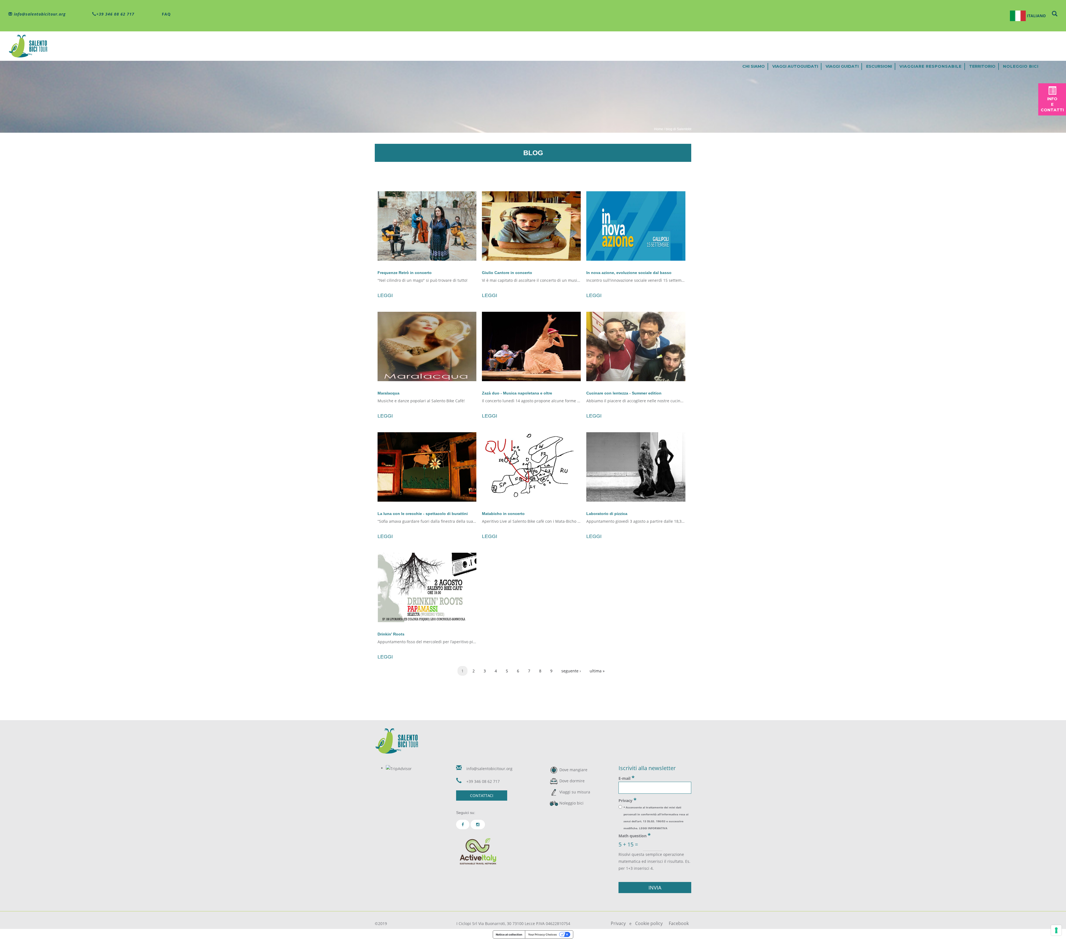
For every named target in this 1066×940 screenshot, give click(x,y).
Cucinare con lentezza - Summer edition (624, 393)
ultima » (597, 670)
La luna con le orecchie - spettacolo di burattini (423, 513)
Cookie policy (649, 923)
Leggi (385, 295)
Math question (635, 835)
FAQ (165, 14)
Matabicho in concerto (503, 513)
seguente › (571, 670)
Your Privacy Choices (542, 934)
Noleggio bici (1021, 66)
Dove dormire (572, 780)
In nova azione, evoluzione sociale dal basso (629, 272)
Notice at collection (509, 934)
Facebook (679, 923)
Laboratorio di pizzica (606, 513)
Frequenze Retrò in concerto (405, 272)
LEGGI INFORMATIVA (653, 828)
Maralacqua (388, 393)
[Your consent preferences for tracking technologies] (1056, 930)
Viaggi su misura (574, 792)
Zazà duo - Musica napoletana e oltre (517, 393)
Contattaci (481, 795)
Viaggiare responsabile (930, 66)
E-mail (627, 777)
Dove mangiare (573, 769)
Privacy (628, 800)
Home (658, 129)
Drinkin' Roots (391, 634)
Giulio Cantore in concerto (507, 272)
